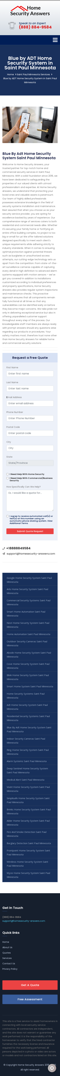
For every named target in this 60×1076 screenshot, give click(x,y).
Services (7, 958)
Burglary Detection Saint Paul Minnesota (29, 843)
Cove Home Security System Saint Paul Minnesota (28, 665)
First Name (12, 367)
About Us (7, 947)
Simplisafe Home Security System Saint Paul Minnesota (28, 800)
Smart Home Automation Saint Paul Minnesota (26, 613)
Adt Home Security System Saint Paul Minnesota (27, 706)
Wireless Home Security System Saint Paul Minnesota (27, 863)
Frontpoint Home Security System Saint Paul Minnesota (28, 852)
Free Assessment (30, 999)
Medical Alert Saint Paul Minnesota (25, 779)
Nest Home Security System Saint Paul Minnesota (28, 624)
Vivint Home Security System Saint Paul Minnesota (28, 788)
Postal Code (13, 427)
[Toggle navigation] (55, 40)
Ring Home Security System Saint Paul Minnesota (28, 751)
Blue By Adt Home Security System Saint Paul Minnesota (29, 729)
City (8, 442)
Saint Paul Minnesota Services (33, 74)
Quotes (6, 952)
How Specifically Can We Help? (23, 486)
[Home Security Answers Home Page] (30, 10)
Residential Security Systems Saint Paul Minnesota (28, 718)
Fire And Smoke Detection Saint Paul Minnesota (26, 833)
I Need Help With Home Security (27, 474)
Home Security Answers (31, 1064)
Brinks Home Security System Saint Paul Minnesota (29, 811)
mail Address (14, 397)
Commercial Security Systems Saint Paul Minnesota (28, 602)
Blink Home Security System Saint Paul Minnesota (28, 677)
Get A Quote (30, 985)
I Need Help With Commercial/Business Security (31, 479)
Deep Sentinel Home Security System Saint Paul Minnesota (27, 770)
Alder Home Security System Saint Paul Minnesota (28, 822)
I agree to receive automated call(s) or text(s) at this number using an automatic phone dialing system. (31, 519)
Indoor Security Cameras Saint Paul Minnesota (26, 740)
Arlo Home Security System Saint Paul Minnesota (27, 591)
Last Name (12, 382)
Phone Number (14, 412)
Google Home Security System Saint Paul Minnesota (29, 579)
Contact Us (8, 963)
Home (10, 74)
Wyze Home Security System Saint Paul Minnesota (28, 874)
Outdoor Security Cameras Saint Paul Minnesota (27, 643)
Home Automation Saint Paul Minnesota (28, 634)
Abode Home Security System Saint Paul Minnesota (29, 654)
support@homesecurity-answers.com (31, 554)
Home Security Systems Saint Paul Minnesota (25, 695)
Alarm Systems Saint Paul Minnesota (27, 761)
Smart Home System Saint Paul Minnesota (30, 686)
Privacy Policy (9, 969)
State (9, 456)
